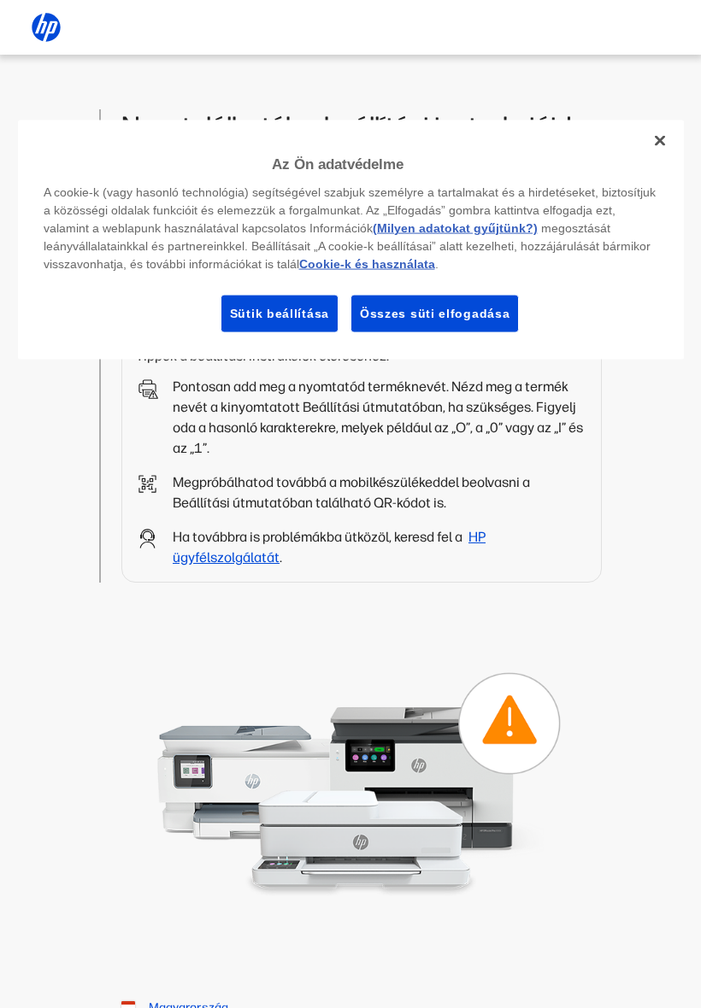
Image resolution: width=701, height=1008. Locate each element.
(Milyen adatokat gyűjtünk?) (455, 227)
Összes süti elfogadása (435, 312)
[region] (351, 240)
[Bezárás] (660, 141)
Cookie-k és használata (367, 263)
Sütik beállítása (279, 312)
